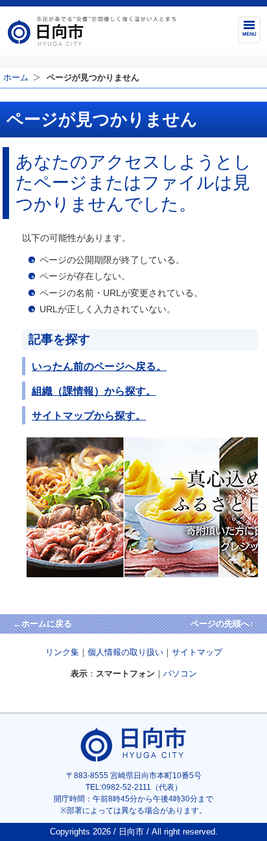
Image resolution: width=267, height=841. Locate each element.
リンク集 (62, 652)
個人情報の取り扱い (125, 652)
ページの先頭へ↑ (222, 623)
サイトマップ (197, 652)
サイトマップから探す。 (89, 415)
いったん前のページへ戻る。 (99, 366)
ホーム (16, 77)
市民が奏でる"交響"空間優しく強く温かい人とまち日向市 (91, 31)
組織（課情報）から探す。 (94, 391)
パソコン (180, 673)
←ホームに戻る (42, 623)
